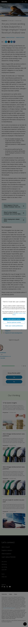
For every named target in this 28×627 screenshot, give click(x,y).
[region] (14, 313)
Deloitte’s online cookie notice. (19, 313)
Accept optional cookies (14, 319)
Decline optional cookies (14, 322)
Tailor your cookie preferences (14, 326)
